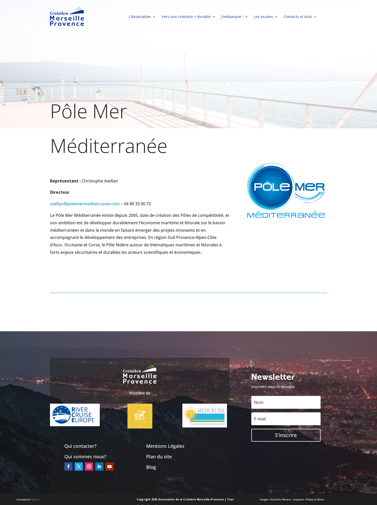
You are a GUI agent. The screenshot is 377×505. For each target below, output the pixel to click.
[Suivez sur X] (79, 466)
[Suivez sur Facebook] (68, 466)
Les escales (263, 16)
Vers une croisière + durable (186, 16)
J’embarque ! (232, 16)
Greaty (35, 499)
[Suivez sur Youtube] (109, 466)
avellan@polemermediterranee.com (85, 204)
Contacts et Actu (298, 16)
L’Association (140, 16)
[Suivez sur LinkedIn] (99, 466)
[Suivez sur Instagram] (89, 466)
